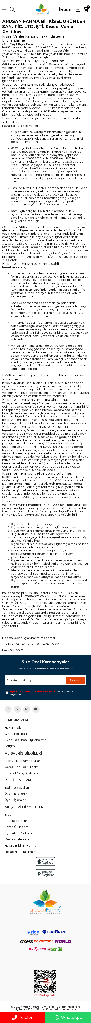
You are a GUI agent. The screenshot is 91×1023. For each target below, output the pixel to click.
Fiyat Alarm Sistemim (20, 833)
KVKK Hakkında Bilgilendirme (26, 740)
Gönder (75, 680)
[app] (45, 861)
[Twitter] (17, 709)
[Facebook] (8, 709)
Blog (8, 814)
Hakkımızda (13, 727)
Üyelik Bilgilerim (16, 793)
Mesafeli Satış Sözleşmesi (23, 773)
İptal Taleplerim (16, 820)
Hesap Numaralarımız (20, 851)
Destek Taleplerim (18, 839)
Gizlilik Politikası (16, 733)
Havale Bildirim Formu (20, 845)
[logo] (45, 901)
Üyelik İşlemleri (15, 800)
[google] (45, 873)
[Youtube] (36, 709)
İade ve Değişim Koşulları (23, 760)
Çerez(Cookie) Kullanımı (22, 767)
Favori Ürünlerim (16, 827)
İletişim (65, 9)
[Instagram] (26, 709)
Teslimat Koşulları (17, 787)
